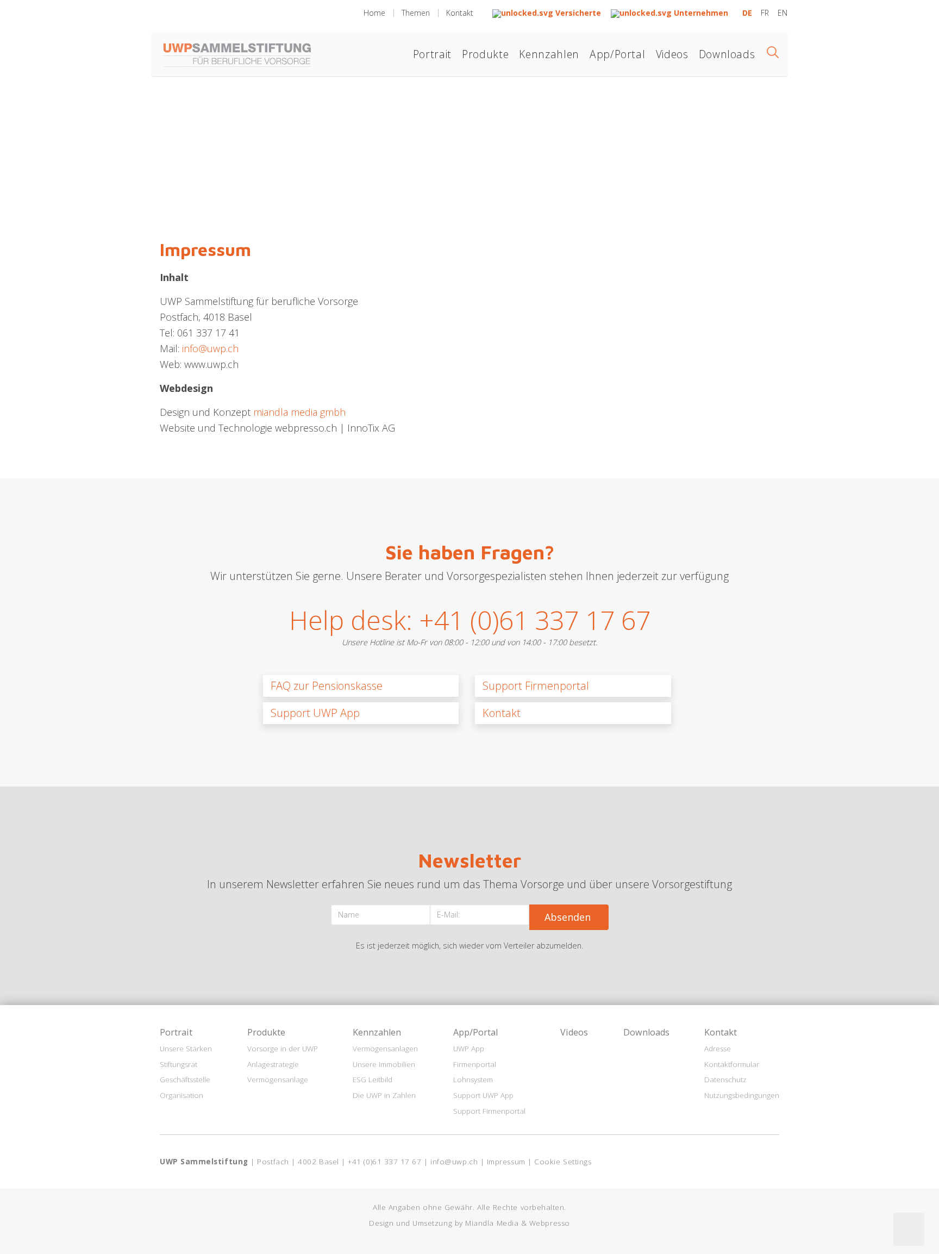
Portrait (432, 54)
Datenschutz (725, 1079)
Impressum (506, 1161)
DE (748, 13)
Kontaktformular (731, 1064)
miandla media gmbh (299, 412)
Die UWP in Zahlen (384, 1095)
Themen (416, 13)
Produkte (485, 54)
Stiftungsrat (178, 1064)
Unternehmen (700, 13)
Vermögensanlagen (385, 1048)
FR (766, 13)
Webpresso (549, 1223)
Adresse (717, 1048)
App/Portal (617, 54)
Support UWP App (315, 713)
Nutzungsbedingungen (741, 1095)
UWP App (468, 1048)
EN (782, 13)
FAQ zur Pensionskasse (327, 685)
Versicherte (578, 13)
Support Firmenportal (536, 685)
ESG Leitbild (372, 1079)
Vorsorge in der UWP (282, 1048)
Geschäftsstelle (185, 1079)
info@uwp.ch (210, 348)
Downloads (727, 54)
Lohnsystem (473, 1079)
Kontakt (459, 13)
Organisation (181, 1095)
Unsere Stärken (186, 1048)
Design (381, 1223)
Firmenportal (474, 1064)
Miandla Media (491, 1223)
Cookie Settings (562, 1161)
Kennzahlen (549, 54)
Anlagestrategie (273, 1064)
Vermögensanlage (277, 1079)
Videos (672, 54)
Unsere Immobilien (384, 1064)
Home (374, 13)
